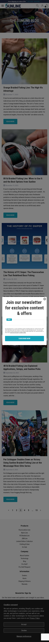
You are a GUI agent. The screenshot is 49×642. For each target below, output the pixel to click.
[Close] (44, 299)
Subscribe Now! (24, 338)
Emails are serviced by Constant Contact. (18, 332)
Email (9, 319)
